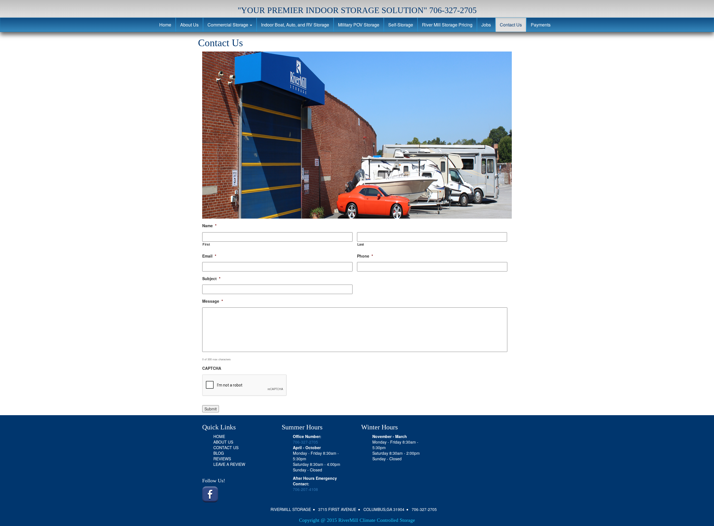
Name (209, 225)
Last (361, 244)
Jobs (486, 24)
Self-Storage (400, 24)
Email (209, 255)
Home (165, 24)
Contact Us (511, 24)
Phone (365, 255)
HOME (219, 436)
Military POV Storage (358, 24)
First (206, 244)
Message (212, 301)
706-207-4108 (305, 489)
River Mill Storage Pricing (447, 24)
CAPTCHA (211, 368)
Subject (211, 278)
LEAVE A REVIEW (229, 464)
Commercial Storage (228, 24)
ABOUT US (223, 442)
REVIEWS (222, 458)
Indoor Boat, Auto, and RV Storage (295, 24)
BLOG (218, 453)
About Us (189, 24)
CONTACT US (225, 447)
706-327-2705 (305, 442)
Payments (541, 24)
